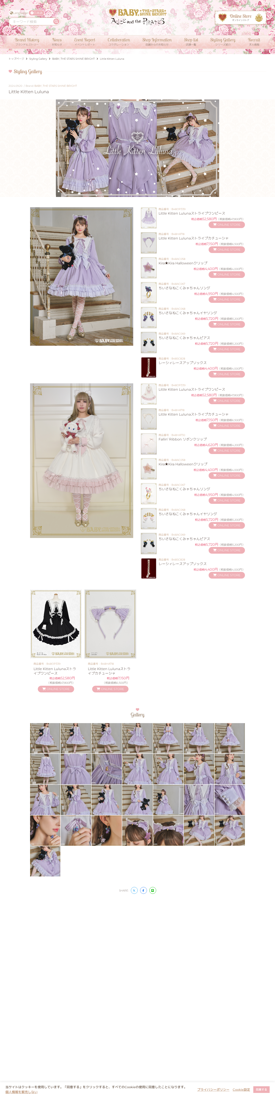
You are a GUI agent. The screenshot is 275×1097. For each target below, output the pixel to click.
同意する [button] (261, 1089)
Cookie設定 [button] (241, 1090)
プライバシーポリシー (213, 1090)
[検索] (56, 21)
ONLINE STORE (228, 225)
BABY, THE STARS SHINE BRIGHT (55, 85)
